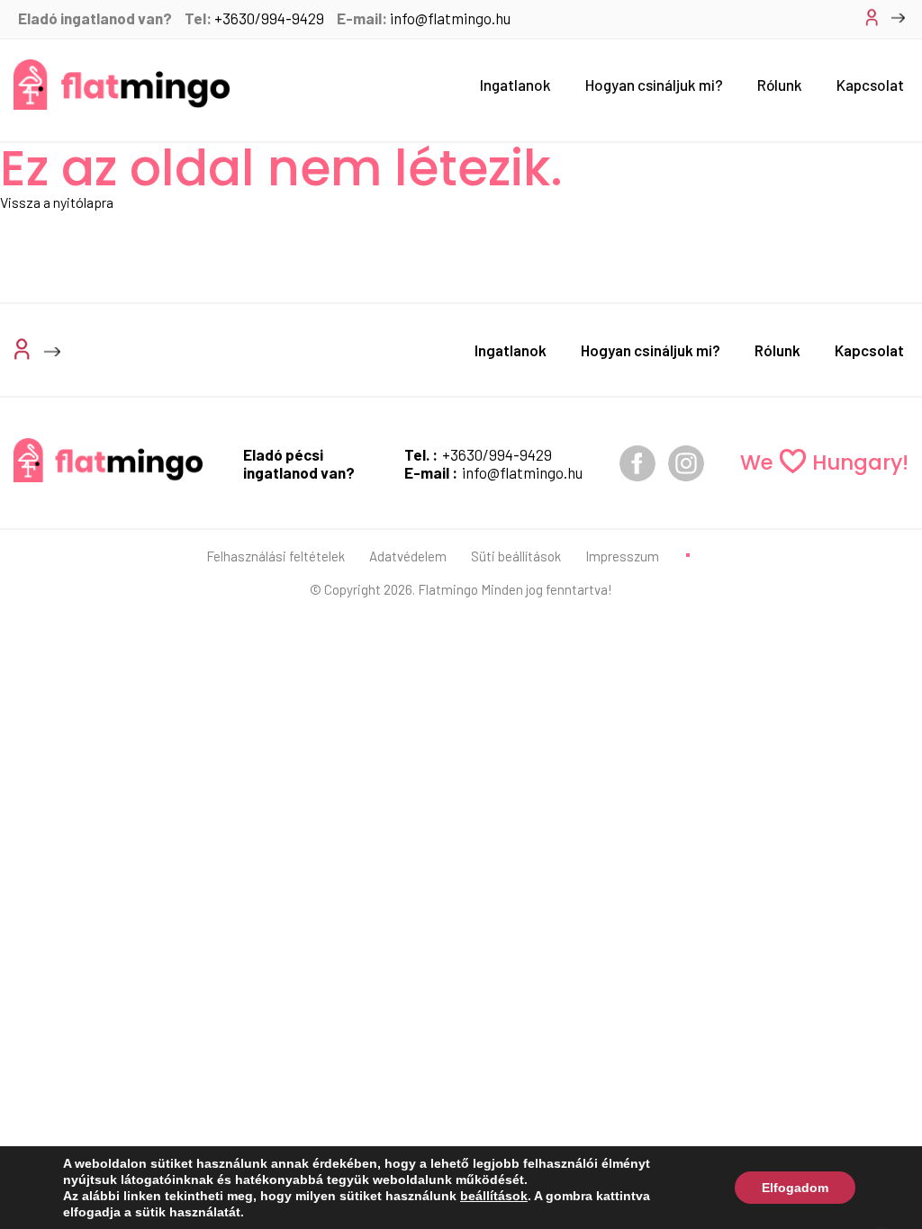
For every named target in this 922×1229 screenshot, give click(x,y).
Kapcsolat (870, 85)
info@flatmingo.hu (450, 18)
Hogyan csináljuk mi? (654, 85)
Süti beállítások (516, 556)
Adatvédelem (408, 556)
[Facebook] (637, 463)
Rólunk (779, 85)
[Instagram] (686, 463)
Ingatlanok (515, 85)
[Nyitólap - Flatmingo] (122, 84)
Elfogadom (795, 1187)
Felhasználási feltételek (275, 556)
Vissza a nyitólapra (56, 202)
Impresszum (622, 556)
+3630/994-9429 (269, 18)
